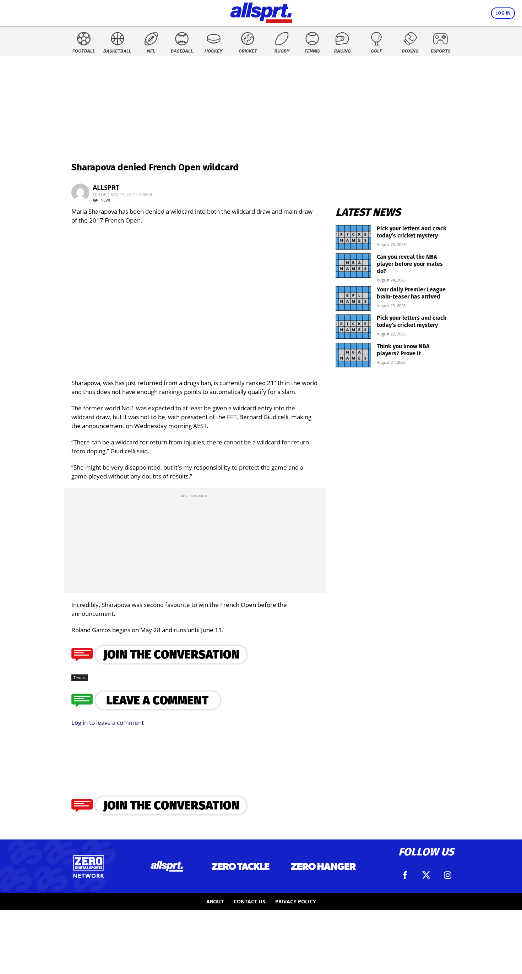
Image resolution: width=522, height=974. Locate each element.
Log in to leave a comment (107, 722)
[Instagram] (447, 875)
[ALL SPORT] (261, 11)
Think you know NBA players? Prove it (403, 350)
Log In (503, 13)
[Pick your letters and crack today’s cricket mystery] (353, 237)
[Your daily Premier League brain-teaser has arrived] (353, 298)
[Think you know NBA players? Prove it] (353, 355)
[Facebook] (405, 875)
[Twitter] (426, 875)
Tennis (80, 677)
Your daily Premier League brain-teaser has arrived (411, 293)
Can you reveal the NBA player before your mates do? (410, 263)
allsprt (106, 187)
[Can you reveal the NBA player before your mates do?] (353, 265)
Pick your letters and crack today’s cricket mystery (411, 232)
